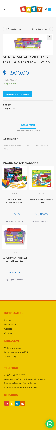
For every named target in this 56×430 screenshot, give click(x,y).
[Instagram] (6, 406)
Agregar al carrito (17, 94)
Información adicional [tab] (28, 131)
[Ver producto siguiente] (51, 29)
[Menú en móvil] (4, 9)
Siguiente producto (40, 29)
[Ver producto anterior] (5, 29)
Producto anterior (15, 29)
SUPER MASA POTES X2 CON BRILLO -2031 (15, 259)
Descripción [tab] (28, 125)
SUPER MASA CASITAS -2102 (41, 201)
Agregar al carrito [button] (15, 221)
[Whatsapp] (12, 406)
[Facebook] (17, 406)
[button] (49, 37)
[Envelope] (22, 406)
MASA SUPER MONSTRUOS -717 (15, 201)
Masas (16, 108)
